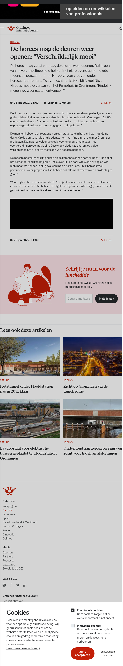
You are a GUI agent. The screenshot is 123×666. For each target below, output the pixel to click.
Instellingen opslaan (106, 653)
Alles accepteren (81, 653)
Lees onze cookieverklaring (23, 648)
